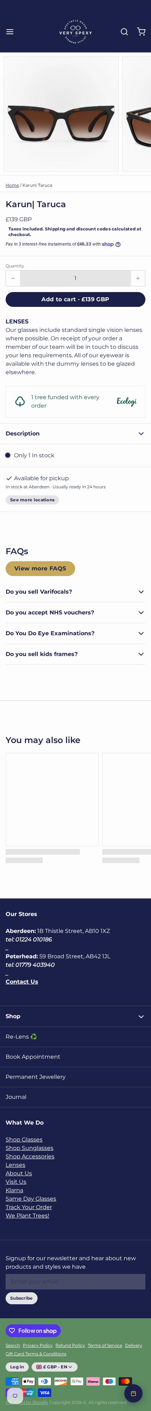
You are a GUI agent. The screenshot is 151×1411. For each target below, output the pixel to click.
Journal (16, 1097)
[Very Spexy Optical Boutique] (75, 31)
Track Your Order (29, 1207)
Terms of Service (105, 1345)
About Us (19, 1173)
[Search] (121, 31)
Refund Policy (70, 1345)
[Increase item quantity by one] (138, 278)
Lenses (15, 1165)
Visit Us (16, 1181)
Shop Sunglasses (29, 1148)
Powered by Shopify (27, 1402)
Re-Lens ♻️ (21, 1036)
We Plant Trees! (27, 1215)
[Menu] (13, 32)
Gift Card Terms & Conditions (36, 1353)
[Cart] (138, 32)
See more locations (32, 499)
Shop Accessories (30, 1156)
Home (12, 185)
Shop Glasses (24, 1139)
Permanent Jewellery (36, 1076)
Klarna (14, 1190)
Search (13, 1345)
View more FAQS (40, 568)
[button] (75, 299)
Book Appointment (33, 1056)
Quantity (15, 265)
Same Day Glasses (31, 1198)
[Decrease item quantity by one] (13, 278)
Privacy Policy (38, 1345)
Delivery (133, 1345)
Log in (17, 1366)
